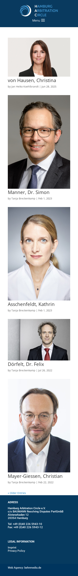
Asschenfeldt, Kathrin (31, 304)
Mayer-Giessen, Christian (35, 476)
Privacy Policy (16, 550)
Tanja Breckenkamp (23, 198)
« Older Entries (17, 493)
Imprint (12, 547)
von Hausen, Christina (32, 80)
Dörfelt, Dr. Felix (26, 364)
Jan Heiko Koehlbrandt (25, 86)
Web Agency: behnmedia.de (24, 567)
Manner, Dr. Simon (29, 192)
